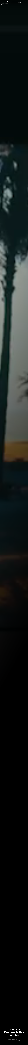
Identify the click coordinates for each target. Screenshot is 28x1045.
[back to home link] (4, 3)
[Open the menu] (25, 2)
